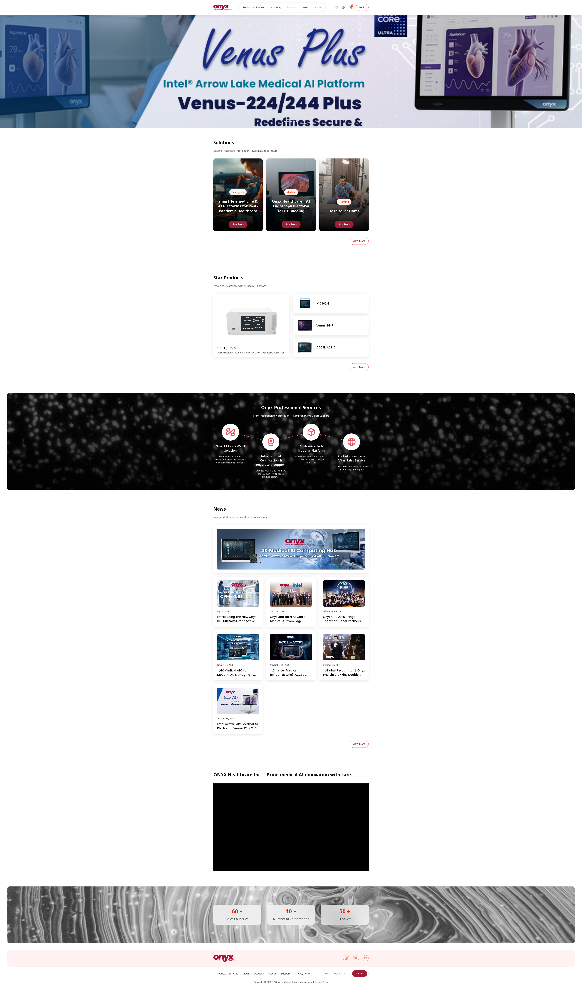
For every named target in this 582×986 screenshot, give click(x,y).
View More (238, 224)
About (272, 973)
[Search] (336, 7)
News (305, 7)
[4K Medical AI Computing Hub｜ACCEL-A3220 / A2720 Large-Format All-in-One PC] (291, 549)
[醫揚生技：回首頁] (222, 7)
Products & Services (227, 973)
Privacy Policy (302, 973)
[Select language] (343, 7)
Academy (259, 973)
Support (285, 973)
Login (362, 7)
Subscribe (359, 973)
